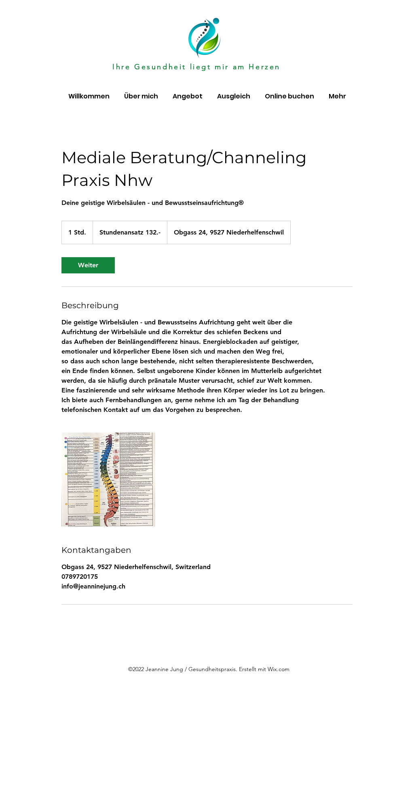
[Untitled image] (108, 480)
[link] (88, 265)
